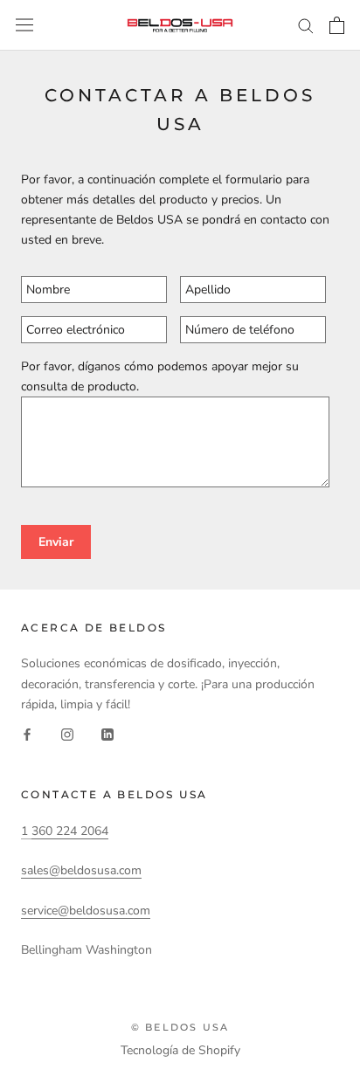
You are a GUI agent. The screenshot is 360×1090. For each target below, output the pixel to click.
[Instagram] (67, 734)
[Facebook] (27, 734)
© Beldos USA (180, 1027)
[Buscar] (306, 24)
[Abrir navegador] (24, 24)
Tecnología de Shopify (180, 1050)
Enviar (55, 542)
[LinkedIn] (107, 734)
